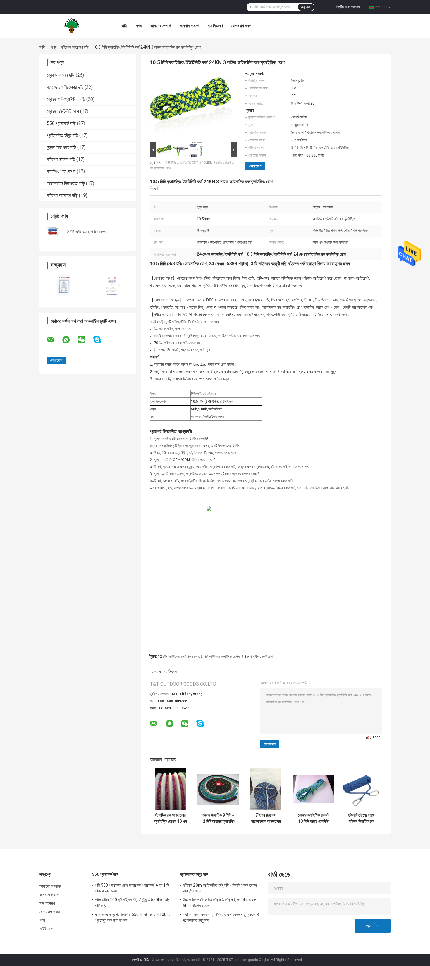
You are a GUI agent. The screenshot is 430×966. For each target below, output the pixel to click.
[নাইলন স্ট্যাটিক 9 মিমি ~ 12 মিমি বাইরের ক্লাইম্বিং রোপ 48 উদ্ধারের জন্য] (218, 789)
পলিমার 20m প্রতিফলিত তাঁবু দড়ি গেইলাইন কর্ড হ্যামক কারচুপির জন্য (220, 888)
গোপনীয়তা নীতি (140, 960)
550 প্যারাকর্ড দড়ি (61, 123)
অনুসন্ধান (306, 7)
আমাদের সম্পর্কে (160, 25)
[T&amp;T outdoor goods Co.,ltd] (71, 26)
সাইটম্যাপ (46, 928)
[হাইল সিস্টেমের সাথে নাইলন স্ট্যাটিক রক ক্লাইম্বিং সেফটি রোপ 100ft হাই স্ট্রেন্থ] (361, 789)
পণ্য (139, 25)
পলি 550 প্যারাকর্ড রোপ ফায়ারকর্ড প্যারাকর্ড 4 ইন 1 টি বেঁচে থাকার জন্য (132, 888)
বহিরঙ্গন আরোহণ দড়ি (75, 47)
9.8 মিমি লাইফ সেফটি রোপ (257, 656)
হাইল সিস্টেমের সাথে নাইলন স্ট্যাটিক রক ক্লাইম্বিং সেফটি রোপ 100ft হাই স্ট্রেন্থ (361, 818)
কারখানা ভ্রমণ (189, 25)
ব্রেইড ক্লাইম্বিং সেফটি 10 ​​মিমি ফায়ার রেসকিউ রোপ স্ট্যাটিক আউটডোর (313, 818)
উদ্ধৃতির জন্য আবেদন (348, 7)
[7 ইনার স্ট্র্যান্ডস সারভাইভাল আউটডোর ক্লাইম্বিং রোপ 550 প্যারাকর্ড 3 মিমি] (265, 789)
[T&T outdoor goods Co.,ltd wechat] (85, 340)
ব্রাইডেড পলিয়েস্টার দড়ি (65, 87)
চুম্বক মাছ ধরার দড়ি (61, 147)
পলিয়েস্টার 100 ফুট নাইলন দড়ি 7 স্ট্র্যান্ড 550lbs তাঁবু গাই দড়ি (132, 902)
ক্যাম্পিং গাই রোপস (61, 171)
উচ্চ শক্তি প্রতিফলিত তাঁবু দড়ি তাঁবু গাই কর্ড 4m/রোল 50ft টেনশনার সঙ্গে (219, 902)
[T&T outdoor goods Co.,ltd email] (54, 340)
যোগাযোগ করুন (241, 25)
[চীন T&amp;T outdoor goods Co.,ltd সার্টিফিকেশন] (63, 285)
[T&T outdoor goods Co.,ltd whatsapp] (69, 340)
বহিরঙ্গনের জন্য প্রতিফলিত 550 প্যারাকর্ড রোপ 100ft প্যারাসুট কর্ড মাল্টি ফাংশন (132, 917)
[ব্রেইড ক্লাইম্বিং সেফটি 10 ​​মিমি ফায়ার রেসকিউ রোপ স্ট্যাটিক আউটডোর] (313, 789)
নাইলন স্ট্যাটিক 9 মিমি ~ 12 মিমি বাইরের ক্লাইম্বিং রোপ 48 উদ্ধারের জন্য (218, 818)
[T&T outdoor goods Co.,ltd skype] (100, 340)
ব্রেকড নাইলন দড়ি (61, 75)
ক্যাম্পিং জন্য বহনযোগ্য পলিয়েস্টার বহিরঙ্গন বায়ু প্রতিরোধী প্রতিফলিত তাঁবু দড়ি (221, 917)
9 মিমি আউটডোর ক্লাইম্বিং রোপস (220, 656)
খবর (42, 920)
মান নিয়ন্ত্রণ (215, 25)
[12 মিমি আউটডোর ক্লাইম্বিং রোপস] (53, 232)
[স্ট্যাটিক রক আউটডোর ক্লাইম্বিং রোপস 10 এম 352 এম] (170, 789)
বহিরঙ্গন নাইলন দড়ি (61, 159)
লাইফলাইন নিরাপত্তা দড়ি (66, 183)
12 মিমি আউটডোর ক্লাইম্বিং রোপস (85, 232)
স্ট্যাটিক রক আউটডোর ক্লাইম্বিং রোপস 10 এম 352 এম (170, 818)
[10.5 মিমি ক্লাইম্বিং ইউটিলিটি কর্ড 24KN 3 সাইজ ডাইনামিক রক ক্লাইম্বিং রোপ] (191, 106)
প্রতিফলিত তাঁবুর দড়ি (62, 135)
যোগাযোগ (255, 166)
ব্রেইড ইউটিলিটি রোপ (63, 111)
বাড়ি (124, 25)
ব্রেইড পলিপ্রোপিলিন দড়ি (66, 99)
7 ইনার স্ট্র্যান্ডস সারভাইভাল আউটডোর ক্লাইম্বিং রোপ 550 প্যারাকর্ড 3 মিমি (266, 818)
